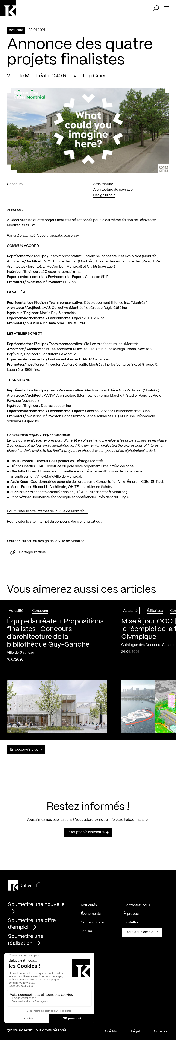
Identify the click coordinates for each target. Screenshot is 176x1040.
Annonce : (15, 210)
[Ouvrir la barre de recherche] (156, 8)
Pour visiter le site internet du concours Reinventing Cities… (54, 521)
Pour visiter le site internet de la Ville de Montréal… (47, 511)
